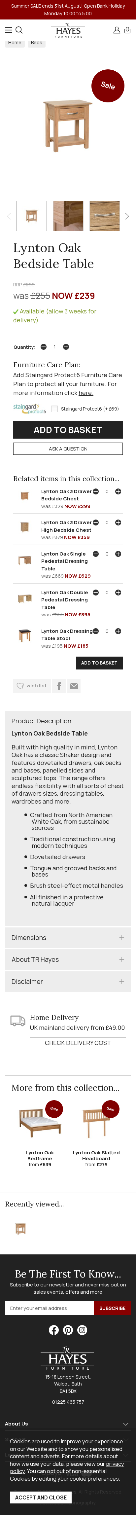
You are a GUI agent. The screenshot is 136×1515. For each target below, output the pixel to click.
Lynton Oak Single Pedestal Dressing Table (64, 561)
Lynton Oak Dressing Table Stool (67, 635)
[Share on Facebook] (59, 686)
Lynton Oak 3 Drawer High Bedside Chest (66, 526)
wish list (36, 685)
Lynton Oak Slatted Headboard (96, 1155)
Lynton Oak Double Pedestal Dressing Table (64, 600)
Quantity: (24, 347)
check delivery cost (78, 1043)
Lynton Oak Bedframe (40, 1155)
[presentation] (9, 216)
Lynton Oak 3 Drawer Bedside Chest (66, 495)
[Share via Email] (74, 686)
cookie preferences (94, 1478)
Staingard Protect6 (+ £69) (90, 409)
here (85, 393)
